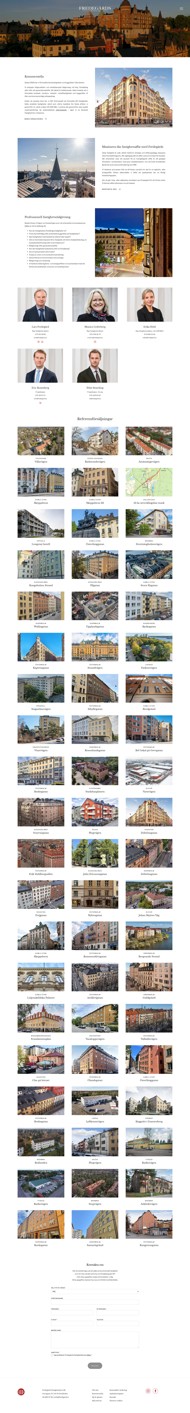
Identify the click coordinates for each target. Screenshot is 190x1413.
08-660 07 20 (47, 1397)
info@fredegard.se (61, 1397)
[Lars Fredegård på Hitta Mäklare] (38, 341)
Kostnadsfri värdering (118, 1390)
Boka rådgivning (34, 119)
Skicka (95, 1366)
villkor (88, 1355)
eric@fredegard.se (40, 399)
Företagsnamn (57, 1298)
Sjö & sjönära (97, 1397)
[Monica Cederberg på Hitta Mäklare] (95, 341)
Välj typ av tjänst (58, 1288)
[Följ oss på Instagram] (148, 1391)
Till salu (95, 1390)
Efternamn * (102, 1309)
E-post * (54, 1320)
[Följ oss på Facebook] (155, 1391)
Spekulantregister (117, 1394)
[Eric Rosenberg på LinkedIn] (40, 402)
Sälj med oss (97, 1401)
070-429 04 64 (95, 395)
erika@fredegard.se (149, 337)
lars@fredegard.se (40, 337)
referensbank (61, 110)
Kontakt (113, 1397)
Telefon (100, 1320)
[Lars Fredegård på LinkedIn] (42, 341)
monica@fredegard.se (95, 337)
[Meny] (181, 8)
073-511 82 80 (40, 334)
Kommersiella (97, 1394)
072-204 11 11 (40, 395)
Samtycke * (55, 1352)
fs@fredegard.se (95, 399)
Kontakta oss (109, 189)
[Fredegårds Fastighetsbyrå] (95, 8)
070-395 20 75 (95, 334)
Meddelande (56, 1330)
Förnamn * (55, 1309)
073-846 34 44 (149, 334)
